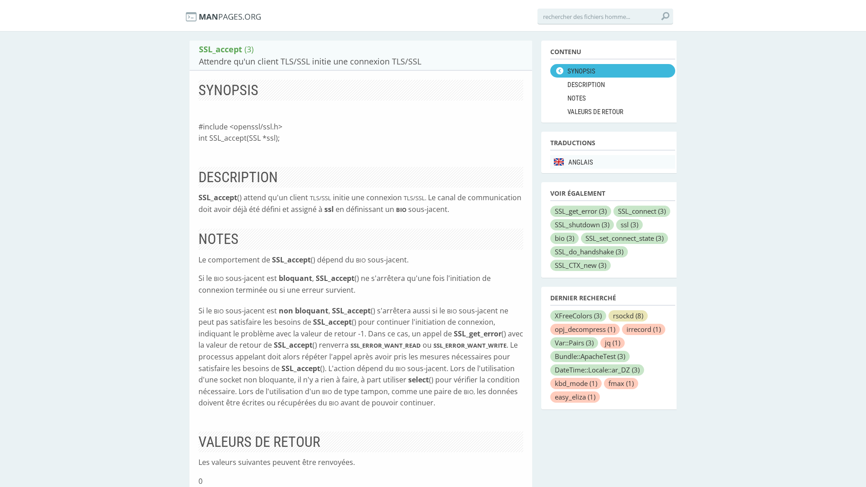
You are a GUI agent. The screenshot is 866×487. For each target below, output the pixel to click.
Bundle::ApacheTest (590, 356)
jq (612, 342)
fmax (621, 383)
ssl (629, 224)
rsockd (628, 315)
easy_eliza (575, 396)
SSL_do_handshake (589, 251)
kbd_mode (576, 383)
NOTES (576, 98)
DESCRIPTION (586, 85)
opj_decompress (585, 329)
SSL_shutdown (582, 224)
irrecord (643, 329)
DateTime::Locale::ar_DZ (597, 369)
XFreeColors (578, 315)
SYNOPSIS (581, 71)
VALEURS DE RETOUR (595, 112)
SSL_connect (642, 211)
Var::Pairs (574, 342)
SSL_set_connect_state (624, 238)
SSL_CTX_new (580, 265)
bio (564, 238)
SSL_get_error (581, 211)
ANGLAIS (580, 162)
